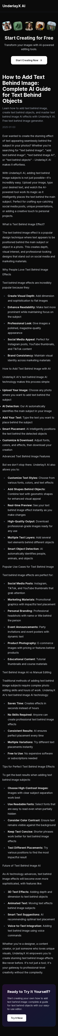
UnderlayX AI (13, 6)
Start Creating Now (27, 60)
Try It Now (17, 1017)
